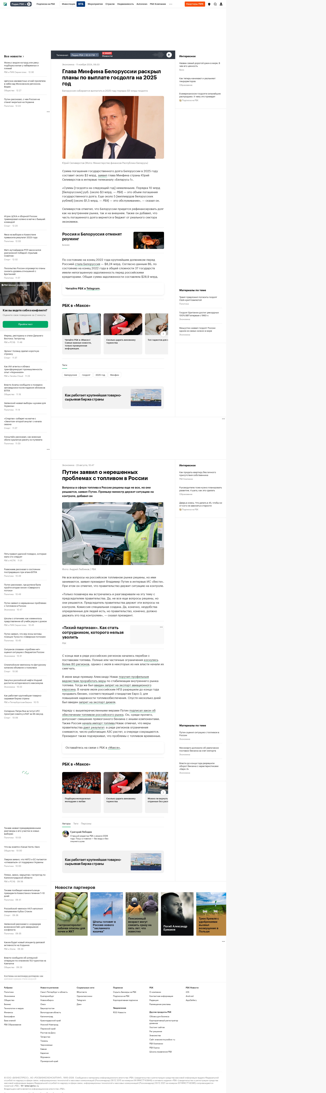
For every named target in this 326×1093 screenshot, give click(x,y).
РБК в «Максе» (76, 306)
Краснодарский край (50, 1020)
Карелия (44, 1052)
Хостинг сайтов (157, 1027)
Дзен (79, 1004)
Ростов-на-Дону (48, 1032)
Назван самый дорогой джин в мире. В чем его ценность (199, 64)
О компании (155, 991)
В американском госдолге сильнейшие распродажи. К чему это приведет (200, 95)
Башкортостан (47, 1008)
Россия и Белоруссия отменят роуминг (92, 236)
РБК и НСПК (10, 560)
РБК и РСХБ (9, 342)
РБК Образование (12, 1024)
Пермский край (48, 1028)
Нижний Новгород (49, 1024)
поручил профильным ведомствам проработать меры (105, 678)
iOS (187, 991)
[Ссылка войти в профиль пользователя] (221, 3)
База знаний (10, 1020)
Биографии (9, 1016)
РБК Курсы (154, 1047)
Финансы (8, 1012)
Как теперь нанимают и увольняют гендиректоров (197, 79)
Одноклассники (84, 995)
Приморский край (49, 1061)
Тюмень (44, 1040)
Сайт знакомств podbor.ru (162, 1039)
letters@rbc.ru (32, 1085)
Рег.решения (155, 1031)
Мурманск (45, 1057)
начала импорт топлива (98, 722)
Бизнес (66, 244)
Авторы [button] (66, 823)
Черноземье (46, 1044)
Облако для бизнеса (159, 1016)
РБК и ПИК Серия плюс (15, 71)
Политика (8, 105)
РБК (64, 643)
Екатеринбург (47, 995)
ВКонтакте (82, 991)
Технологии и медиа (13, 1008)
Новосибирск (47, 1000)
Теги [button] (64, 365)
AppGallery (191, 1000)
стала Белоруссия (87, 263)
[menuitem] (45, 4)
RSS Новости (119, 1012)
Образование (185, 84)
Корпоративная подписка (125, 1000)
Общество (9, 90)
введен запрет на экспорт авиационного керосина (106, 686)
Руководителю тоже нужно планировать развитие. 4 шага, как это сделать (200, 489)
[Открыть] (25, 4)
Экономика (9, 609)
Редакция (153, 1000)
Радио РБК (18, 4)
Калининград (46, 1016)
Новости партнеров (75, 887)
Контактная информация (161, 995)
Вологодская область (50, 1012)
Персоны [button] (86, 823)
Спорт (7, 225)
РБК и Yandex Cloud (13, 375)
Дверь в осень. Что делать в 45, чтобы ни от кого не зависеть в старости (200, 504)
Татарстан (45, 1036)
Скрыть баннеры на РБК (124, 991)
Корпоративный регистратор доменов (163, 1021)
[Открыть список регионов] (209, 4)
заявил (102, 175)
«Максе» (114, 747)
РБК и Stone (9, 948)
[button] (209, 4)
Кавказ (43, 1048)
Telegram (93, 288)
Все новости (13, 56)
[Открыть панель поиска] (215, 4)
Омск (43, 1004)
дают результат (93, 727)
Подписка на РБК (121, 995)
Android (190, 995)
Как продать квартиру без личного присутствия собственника (197, 473)
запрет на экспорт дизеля (97, 701)
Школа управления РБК (160, 1051)
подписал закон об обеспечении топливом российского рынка (109, 712)
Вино (181, 69)
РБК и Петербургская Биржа (18, 702)
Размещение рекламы (160, 1004)
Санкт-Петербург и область (54, 991)
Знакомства (155, 1035)
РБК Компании (186, 478)
